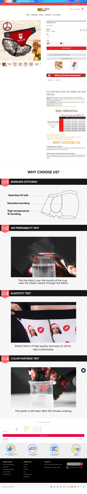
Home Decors (48, 14)
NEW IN (28, 14)
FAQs (25, 471)
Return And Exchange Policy (8, 464)
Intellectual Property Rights (8, 469)
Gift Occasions (57, 14)
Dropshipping (26, 476)
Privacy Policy (5, 467)
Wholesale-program (28, 474)
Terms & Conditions (7, 471)
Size (47, 34)
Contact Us (26, 464)
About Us (25, 467)
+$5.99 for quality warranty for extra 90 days (59, 54)
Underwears (34, 14)
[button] (3, 40)
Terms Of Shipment (7, 474)
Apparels (41, 14)
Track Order (77, 4)
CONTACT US (66, 4)
